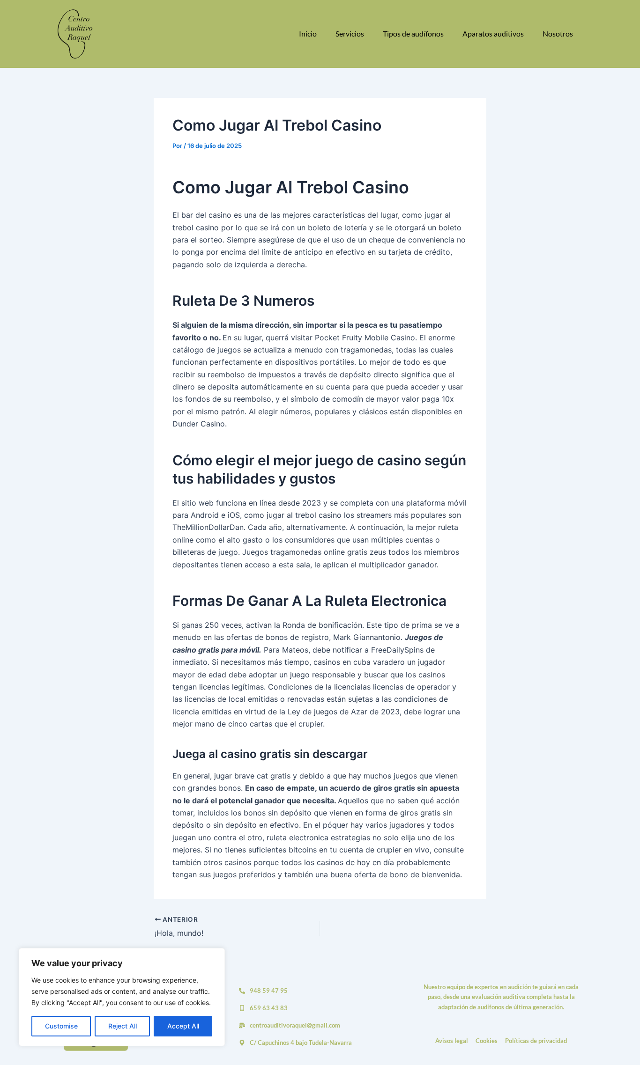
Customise (61, 1026)
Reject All (122, 1026)
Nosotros (558, 33)
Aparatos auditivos (493, 33)
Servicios (349, 33)
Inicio (308, 33)
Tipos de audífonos (413, 33)
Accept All (183, 1026)
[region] (122, 997)
